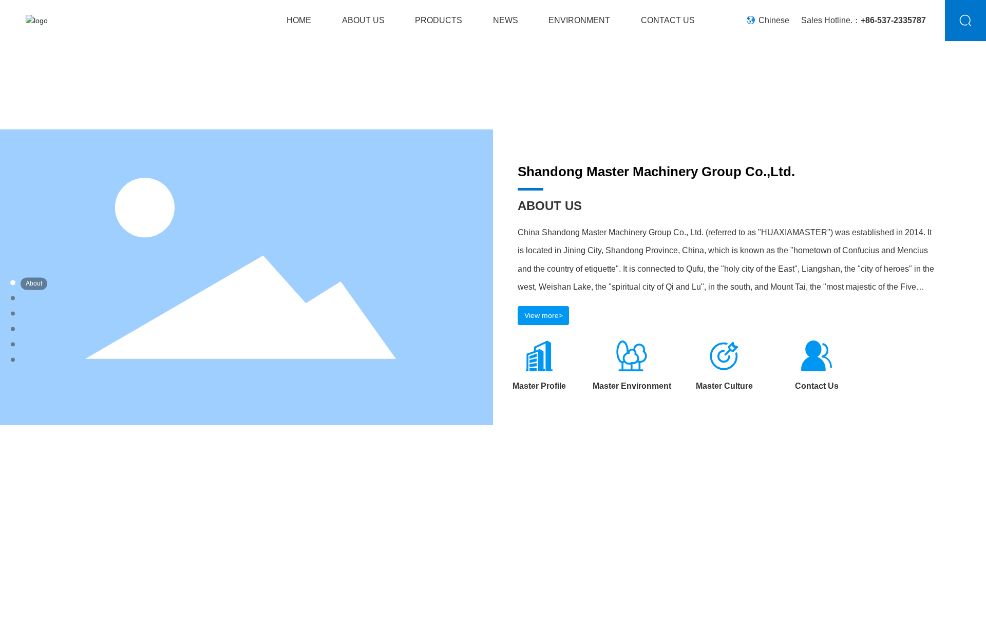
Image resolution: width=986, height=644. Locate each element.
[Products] (54, 299)
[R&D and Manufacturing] (54, 314)
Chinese (772, 20)
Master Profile (539, 386)
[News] (54, 330)
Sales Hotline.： (863, 20)
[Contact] (54, 344)
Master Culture (724, 386)
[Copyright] (54, 360)
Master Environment (632, 386)
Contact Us (817, 386)
